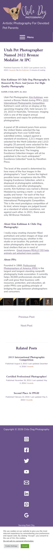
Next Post (26, 325)
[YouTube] (26, 472)
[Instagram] (26, 439)
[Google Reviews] (26, 515)
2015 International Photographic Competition (26, 358)
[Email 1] (26, 482)
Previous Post (26, 317)
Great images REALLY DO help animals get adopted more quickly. (26, 252)
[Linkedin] (26, 493)
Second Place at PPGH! (26, 393)
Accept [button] (25, 546)
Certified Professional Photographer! (26, 376)
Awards (12, 70)
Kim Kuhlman (36, 97)
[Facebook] (26, 450)
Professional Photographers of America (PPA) (21, 267)
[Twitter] (26, 461)
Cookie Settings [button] (11, 546)
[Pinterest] (26, 504)
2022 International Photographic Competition (26, 102)
